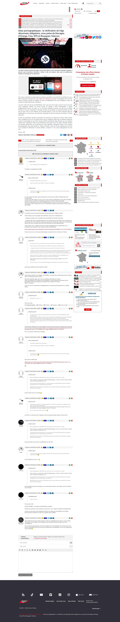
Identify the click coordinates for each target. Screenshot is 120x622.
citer (45, 158)
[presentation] (20, 550)
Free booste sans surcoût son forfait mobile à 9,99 (89, 163)
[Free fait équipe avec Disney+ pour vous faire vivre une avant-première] (76, 98)
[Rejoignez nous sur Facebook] (60, 594)
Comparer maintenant (88, 85)
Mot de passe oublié (93, 13)
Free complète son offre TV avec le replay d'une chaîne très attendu (90, 114)
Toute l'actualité (26, 16)
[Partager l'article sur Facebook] (64, 135)
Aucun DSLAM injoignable (95, 250)
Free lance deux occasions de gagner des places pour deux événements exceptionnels (42, 27)
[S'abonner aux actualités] (71, 135)
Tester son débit (63, 305)
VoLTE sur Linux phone (83, 197)
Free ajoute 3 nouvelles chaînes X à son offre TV (90, 286)
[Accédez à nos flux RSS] (23, 594)
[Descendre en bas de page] (51, 158)
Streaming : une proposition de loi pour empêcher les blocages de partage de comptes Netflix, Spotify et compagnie (90, 109)
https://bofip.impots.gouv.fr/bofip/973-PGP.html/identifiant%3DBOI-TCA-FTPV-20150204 (48, 229)
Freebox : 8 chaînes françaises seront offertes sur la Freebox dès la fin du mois (90, 284)
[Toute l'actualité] (69, 16)
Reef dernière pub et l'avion (84, 199)
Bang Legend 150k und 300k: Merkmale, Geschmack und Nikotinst (87, 190)
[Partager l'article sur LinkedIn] (69, 135)
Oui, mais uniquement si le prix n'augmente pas (88, 301)
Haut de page (95, 608)
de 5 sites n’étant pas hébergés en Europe (44, 98)
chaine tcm (80, 194)
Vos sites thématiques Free (84, 225)
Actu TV (78, 272)
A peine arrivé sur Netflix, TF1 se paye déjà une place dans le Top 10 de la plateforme (90, 275)
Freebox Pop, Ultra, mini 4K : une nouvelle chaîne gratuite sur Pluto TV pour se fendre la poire (90, 101)
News (71, 24)
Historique (54, 305)
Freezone (78, 9)
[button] (20, 550)
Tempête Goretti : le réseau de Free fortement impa (90, 160)
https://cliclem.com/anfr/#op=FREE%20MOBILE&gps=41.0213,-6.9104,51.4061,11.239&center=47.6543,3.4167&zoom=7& (51, 380)
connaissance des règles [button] (40, 538)
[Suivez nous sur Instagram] (69, 594)
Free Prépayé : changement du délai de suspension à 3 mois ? (87, 193)
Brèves (71, 20)
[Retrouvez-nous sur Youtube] (41, 594)
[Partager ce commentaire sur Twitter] (48, 158)
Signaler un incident (94, 256)
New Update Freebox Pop (84, 191)
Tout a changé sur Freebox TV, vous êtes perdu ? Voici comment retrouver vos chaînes (42, 24)
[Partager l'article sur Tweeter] (61, 135)
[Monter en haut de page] (53, 158)
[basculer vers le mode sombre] (83, 3)
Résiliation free (81, 200)
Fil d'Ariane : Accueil (24, 614)
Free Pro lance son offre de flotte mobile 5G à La (89, 165)
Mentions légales (50, 601)
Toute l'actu (34, 614)
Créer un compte (78, 13)
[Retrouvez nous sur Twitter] (50, 594)
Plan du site (81, 601)
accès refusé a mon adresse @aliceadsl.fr (87, 195)
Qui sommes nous (61, 601)
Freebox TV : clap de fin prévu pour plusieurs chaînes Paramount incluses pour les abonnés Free (89, 290)
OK (98, 11)
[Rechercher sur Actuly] (98, 245)
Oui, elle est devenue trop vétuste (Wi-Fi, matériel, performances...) (86, 300)
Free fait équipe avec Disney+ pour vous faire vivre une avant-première (38, 20)
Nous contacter (72, 601)
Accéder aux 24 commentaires (45, 145)
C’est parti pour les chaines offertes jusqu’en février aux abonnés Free (89, 281)
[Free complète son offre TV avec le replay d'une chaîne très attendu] (76, 115)
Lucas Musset (40, 135)
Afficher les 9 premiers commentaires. (46, 154)
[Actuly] (78, 244)
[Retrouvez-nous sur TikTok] (32, 594)
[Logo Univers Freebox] (24, 3)
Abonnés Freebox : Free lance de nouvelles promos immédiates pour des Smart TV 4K (42, 23)
